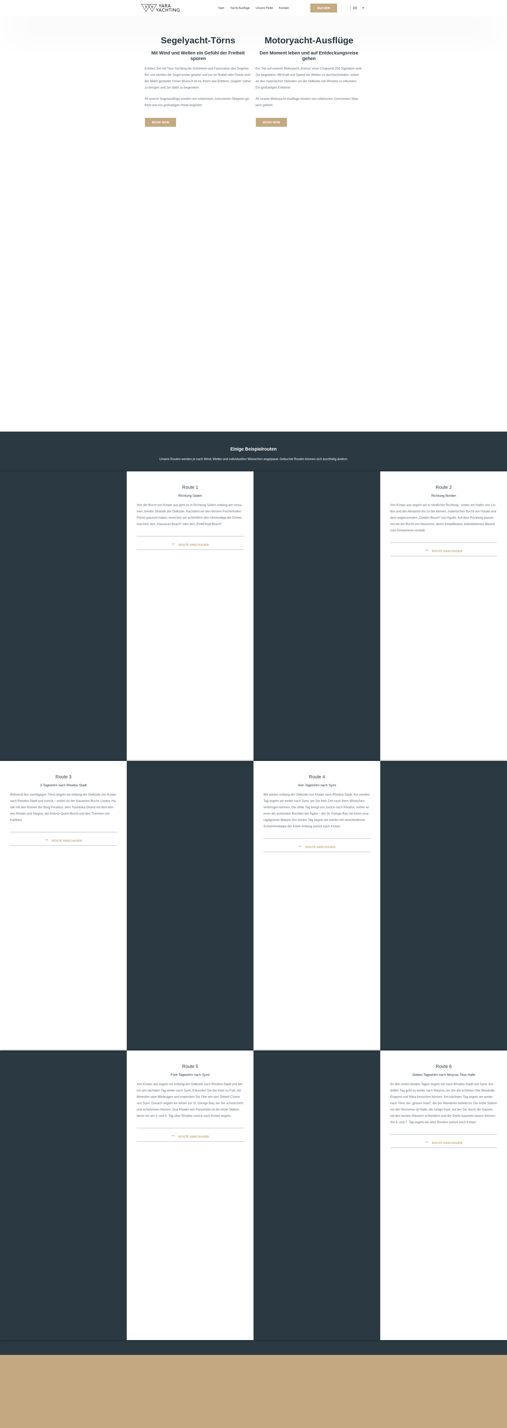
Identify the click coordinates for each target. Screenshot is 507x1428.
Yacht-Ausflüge (240, 8)
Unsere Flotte (264, 8)
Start (221, 8)
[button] (190, 544)
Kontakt (284, 8)
